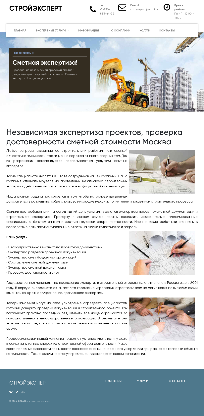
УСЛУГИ (142, 381)
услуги (145, 30)
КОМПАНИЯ (113, 381)
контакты (167, 30)
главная (20, 30)
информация (89, 30)
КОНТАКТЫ (177, 381)
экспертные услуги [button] (51, 30)
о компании (120, 30)
